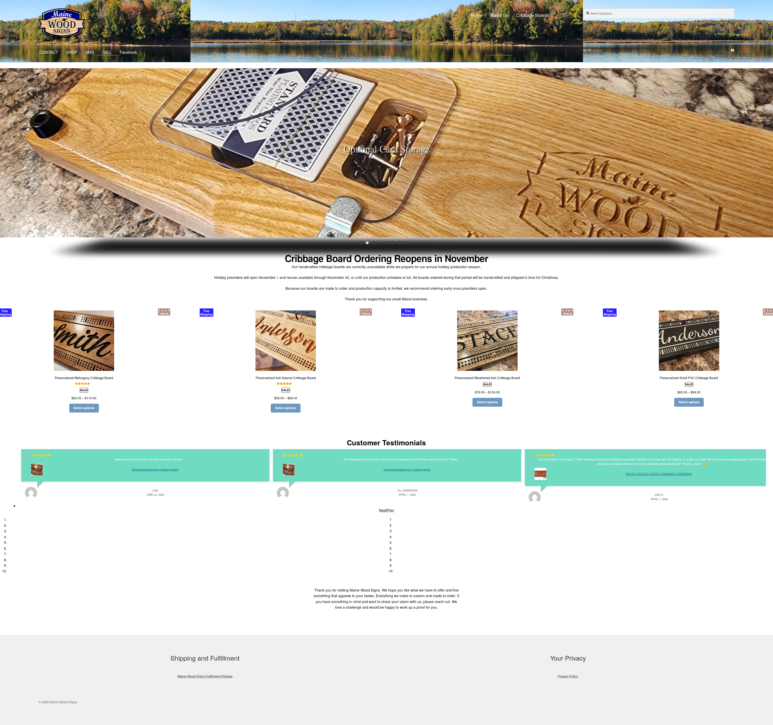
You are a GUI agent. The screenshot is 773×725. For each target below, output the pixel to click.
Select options (83, 408)
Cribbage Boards (532, 15)
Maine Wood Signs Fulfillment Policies (205, 676)
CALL (107, 52)
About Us (499, 15)
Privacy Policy (568, 676)
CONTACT (48, 52)
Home (477, 15)
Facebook (128, 52)
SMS (89, 52)
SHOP (71, 52)
